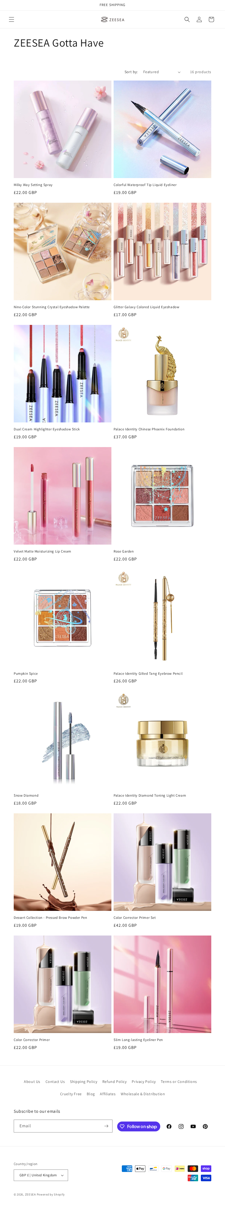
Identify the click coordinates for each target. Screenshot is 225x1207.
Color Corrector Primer (32, 1040)
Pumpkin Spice (26, 673)
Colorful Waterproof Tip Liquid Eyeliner (145, 185)
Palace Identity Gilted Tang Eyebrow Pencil (148, 673)
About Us (32, 1081)
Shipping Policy (83, 1081)
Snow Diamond (26, 795)
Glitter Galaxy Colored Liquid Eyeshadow (146, 307)
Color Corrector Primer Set (135, 918)
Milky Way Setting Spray (33, 185)
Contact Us (55, 1081)
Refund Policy (114, 1081)
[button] (11, 19)
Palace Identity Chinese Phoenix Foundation (149, 429)
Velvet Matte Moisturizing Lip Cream (42, 551)
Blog (91, 1093)
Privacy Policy (144, 1081)
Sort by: (131, 71)
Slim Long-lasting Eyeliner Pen (138, 1040)
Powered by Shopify (51, 1194)
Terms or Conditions (179, 1081)
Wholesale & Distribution (143, 1093)
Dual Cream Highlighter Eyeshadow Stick (47, 429)
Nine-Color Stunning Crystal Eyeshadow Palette (52, 307)
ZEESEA (30, 1194)
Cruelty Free (71, 1093)
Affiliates (108, 1093)
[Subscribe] (106, 1126)
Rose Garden (124, 551)
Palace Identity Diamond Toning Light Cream (150, 795)
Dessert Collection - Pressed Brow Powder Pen (50, 918)
